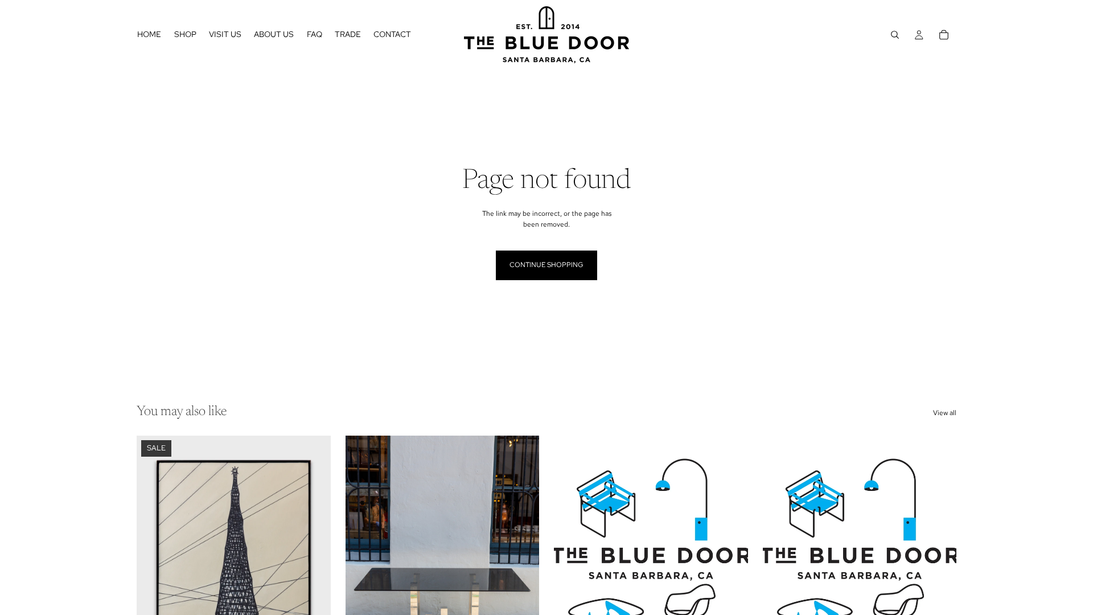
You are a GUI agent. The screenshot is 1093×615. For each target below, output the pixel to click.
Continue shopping (546, 264)
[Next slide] (314, 556)
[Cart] (943, 34)
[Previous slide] (154, 556)
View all (944, 412)
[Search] (894, 34)
